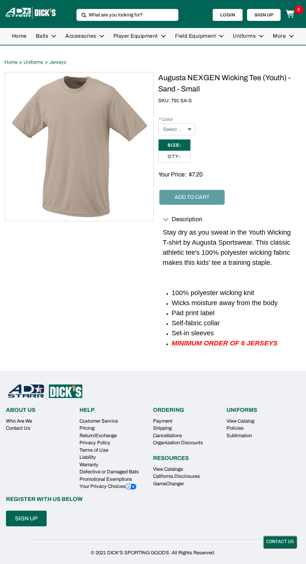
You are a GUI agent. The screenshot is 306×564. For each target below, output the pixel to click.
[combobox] (124, 15)
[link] (19, 36)
